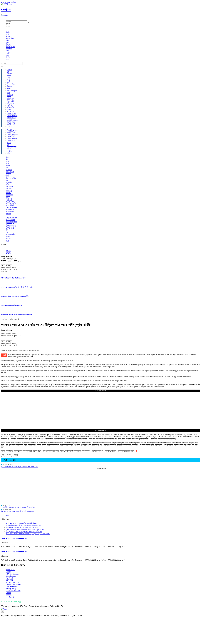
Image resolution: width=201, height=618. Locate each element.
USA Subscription (12, 586)
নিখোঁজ (8, 57)
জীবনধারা (9, 86)
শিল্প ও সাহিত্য (11, 84)
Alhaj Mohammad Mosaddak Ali (14, 538)
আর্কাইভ (9, 151)
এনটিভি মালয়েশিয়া (12, 116)
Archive (9, 595)
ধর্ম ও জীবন (10, 95)
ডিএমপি (9, 455)
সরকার (7, 34)
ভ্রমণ (8, 93)
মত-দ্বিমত (10, 82)
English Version (12, 120)
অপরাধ (8, 36)
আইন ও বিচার (10, 38)
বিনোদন (9, 76)
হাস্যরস (9, 109)
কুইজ (8, 153)
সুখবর (7, 43)
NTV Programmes (12, 574)
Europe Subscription (13, 584)
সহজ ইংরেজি (10, 99)
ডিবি (3, 455)
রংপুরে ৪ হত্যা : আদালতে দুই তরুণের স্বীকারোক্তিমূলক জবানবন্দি (16, 314)
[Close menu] (2, 66)
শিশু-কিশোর (10, 111)
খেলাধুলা (9, 74)
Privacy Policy (11, 589)
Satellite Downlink (12, 582)
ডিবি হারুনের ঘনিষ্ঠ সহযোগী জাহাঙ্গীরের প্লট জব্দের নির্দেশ (17, 511)
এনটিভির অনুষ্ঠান (11, 147)
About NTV (10, 570)
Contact (8, 593)
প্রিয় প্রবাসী (10, 101)
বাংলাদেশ (6, 10)
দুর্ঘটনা (7, 40)
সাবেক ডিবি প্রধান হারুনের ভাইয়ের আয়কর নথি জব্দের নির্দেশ (18, 507)
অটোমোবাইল (10, 107)
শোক (7, 51)
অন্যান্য (8, 45)
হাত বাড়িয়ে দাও (10, 47)
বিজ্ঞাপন (9, 149)
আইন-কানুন (10, 103)
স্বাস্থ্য (8, 88)
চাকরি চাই (10, 105)
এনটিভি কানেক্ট (11, 124)
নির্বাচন (9, 97)
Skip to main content (8, 2)
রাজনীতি (8, 32)
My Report (10, 597)
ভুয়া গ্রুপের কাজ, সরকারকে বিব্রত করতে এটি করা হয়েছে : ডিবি (19, 467)
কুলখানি (8, 53)
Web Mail (9, 578)
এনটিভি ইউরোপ (11, 114)
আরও (7, 515)
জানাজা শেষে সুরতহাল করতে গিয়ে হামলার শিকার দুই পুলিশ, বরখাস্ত (17, 287)
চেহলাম (8, 55)
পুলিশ (15, 455)
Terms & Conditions (13, 591)
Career (8, 572)
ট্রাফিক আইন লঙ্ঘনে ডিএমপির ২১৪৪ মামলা (11, 305)
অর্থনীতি (9, 78)
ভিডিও (9, 143)
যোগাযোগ (9, 126)
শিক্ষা (8, 80)
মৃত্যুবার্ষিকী (9, 49)
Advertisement (11, 576)
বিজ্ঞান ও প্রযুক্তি (12, 91)
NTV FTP (9, 580)
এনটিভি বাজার (11, 122)
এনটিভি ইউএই (11, 118)
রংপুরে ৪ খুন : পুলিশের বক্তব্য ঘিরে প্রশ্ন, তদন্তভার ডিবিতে (15, 296)
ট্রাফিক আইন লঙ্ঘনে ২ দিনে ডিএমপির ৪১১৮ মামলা (13, 278)
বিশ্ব (8, 72)
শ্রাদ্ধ (7, 59)
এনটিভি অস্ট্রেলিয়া (12, 134)
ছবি (8, 145)
